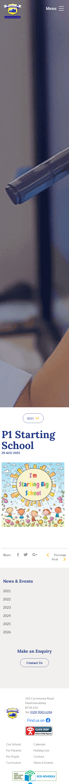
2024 (7, 615)
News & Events (43, 762)
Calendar (40, 744)
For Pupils (12, 756)
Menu (51, 8)
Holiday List (41, 750)
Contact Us (34, 663)
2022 (7, 599)
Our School (13, 744)
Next (55, 559)
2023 (7, 607)
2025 (7, 624)
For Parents (13, 750)
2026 (7, 632)
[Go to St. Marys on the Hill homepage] (12, 9)
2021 (7, 591)
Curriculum (13, 762)
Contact (39, 756)
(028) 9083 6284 (41, 712)
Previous (60, 555)
